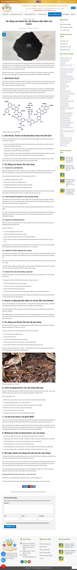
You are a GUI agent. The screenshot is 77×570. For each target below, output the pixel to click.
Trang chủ (5, 14)
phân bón (62, 110)
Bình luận (6, 503)
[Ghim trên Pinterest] (31, 486)
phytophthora (70, 108)
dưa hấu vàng (63, 84)
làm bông (62, 103)
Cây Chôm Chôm (64, 69)
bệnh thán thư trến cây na (66, 58)
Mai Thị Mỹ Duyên (35, 28)
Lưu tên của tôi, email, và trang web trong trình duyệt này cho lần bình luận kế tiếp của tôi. (27, 523)
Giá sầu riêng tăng (70, 93)
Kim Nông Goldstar (44, 481)
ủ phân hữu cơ (64, 145)
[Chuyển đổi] (74, 47)
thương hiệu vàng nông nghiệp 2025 (67, 132)
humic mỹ (67, 96)
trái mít (62, 135)
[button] (73, 8)
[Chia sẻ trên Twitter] (26, 486)
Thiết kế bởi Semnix (47, 568)
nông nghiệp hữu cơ (65, 105)
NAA (67, 103)
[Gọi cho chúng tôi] (25, 561)
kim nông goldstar (64, 98)
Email (23, 516)
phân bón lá (63, 115)
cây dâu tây (63, 71)
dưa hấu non (68, 81)
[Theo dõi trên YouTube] (40, 2)
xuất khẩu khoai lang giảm (66, 140)
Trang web (41, 516)
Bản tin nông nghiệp (55, 14)
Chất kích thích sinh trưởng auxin (66, 66)
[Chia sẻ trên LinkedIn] (34, 486)
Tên (5, 516)
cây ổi (72, 79)
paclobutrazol (63, 108)
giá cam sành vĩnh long (65, 91)
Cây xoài (62, 79)
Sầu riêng (69, 115)
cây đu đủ (67, 79)
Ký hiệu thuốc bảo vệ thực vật (67, 101)
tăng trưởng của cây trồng (66, 138)
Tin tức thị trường (64, 30)
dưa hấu (62, 81)
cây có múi (71, 69)
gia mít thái (63, 88)
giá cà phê (63, 93)
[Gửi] (74, 2)
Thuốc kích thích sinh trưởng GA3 (67, 128)
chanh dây (63, 63)
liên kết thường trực (42, 491)
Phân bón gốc (42, 14)
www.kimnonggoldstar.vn (29, 557)
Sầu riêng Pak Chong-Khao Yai (67, 122)
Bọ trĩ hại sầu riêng (64, 60)
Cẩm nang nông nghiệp (28, 19)
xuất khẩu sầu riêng (65, 142)
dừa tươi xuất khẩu (64, 86)
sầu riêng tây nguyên (65, 125)
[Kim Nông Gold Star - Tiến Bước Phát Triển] (10, 7)
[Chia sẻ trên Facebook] (23, 486)
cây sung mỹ (69, 71)
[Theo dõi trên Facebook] (37, 2)
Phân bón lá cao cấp (16, 14)
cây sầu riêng (63, 74)
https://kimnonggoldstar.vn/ (34, 478)
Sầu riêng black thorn (65, 118)
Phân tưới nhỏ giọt (30, 14)
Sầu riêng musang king (65, 120)
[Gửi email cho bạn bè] (29, 486)
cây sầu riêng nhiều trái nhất (66, 76)
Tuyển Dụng (65, 14)
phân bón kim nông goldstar (66, 113)
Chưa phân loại (64, 41)
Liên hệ (73, 14)
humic (62, 96)
